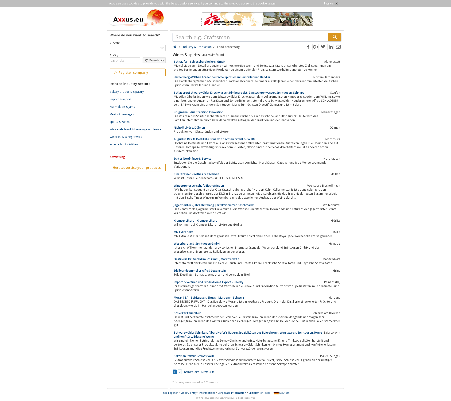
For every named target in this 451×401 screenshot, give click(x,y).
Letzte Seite (207, 372)
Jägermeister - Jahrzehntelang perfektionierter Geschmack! (214, 205)
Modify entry (188, 392)
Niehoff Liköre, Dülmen (189, 128)
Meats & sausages (122, 114)
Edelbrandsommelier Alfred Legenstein (200, 271)
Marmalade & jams (122, 107)
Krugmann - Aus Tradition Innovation (198, 112)
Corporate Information (232, 392)
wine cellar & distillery (124, 144)
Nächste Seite (191, 372)
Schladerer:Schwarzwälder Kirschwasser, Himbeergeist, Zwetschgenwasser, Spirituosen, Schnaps (239, 93)
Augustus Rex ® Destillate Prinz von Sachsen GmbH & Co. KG (214, 139)
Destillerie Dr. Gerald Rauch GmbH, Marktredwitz (206, 259)
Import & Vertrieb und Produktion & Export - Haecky (208, 282)
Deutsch (284, 392)
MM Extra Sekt (183, 232)
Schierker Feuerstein (187, 313)
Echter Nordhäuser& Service (192, 159)
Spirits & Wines (119, 122)
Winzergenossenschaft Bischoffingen (199, 186)
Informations (207, 392)
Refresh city (156, 60)
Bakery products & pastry (127, 92)
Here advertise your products (137, 167)
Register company (132, 72)
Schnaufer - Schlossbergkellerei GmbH (199, 62)
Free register (170, 392)
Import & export (120, 99)
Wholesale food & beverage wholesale (135, 129)
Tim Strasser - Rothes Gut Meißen (196, 174)
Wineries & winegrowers (126, 137)
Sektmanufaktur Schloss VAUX (194, 356)
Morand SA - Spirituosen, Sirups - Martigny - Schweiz (209, 298)
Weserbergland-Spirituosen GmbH (197, 244)
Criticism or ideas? (260, 392)
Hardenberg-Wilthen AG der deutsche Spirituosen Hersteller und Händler (222, 77)
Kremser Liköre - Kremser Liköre (195, 221)
